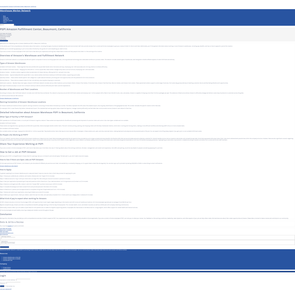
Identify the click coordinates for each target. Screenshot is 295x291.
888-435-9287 (4, 231)
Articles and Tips (7, 260)
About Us (5, 17)
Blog (4, 16)
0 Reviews (3, 38)
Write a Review (4, 40)
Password (3, 283)
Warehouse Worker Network (15, 10)
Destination (4, 241)
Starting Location (6, 236)
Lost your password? (6, 289)
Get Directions (4, 234)
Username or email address (8, 280)
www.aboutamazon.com (6, 233)
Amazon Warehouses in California (9, 98)
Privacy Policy (7, 267)
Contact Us (6, 19)
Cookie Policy (7, 269)
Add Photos (3, 39)
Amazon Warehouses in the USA (11, 257)
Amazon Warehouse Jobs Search (9, 166)
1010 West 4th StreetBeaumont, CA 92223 (6, 34)
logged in (10, 226)
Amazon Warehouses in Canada (11, 258)
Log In (5, 22)
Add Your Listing (7, 20)
